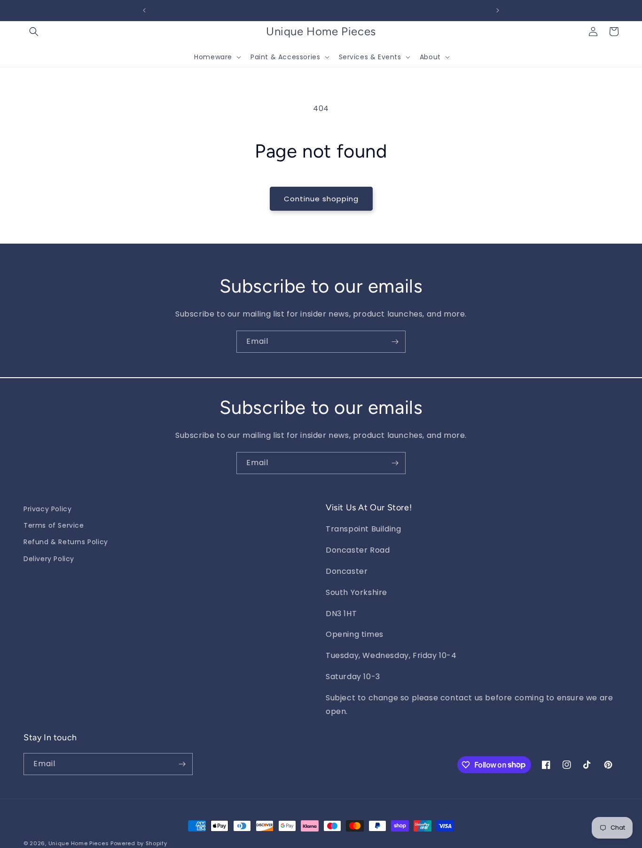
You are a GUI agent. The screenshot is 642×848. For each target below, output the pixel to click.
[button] (33, 31)
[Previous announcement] (144, 10)
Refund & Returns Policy (65, 542)
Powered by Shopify (138, 843)
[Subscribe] (394, 342)
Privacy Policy (47, 509)
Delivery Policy (48, 558)
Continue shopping (321, 199)
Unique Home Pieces (78, 843)
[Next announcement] (497, 10)
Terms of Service (53, 525)
